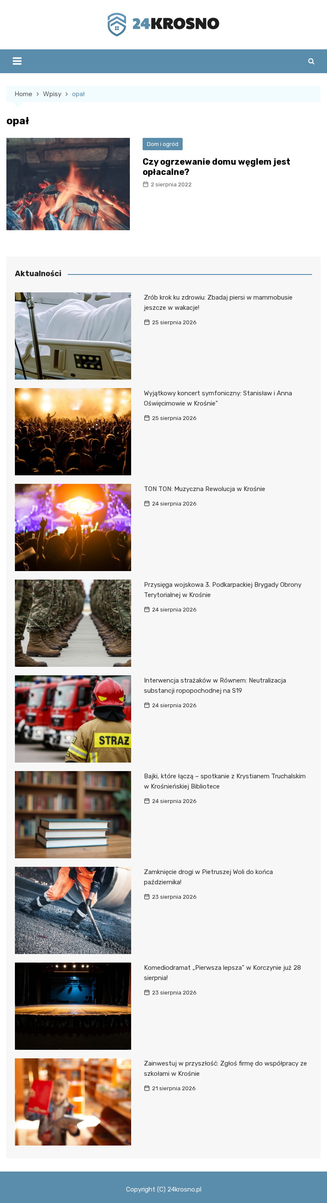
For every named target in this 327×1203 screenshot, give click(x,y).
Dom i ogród (162, 144)
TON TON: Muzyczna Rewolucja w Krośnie (204, 489)
